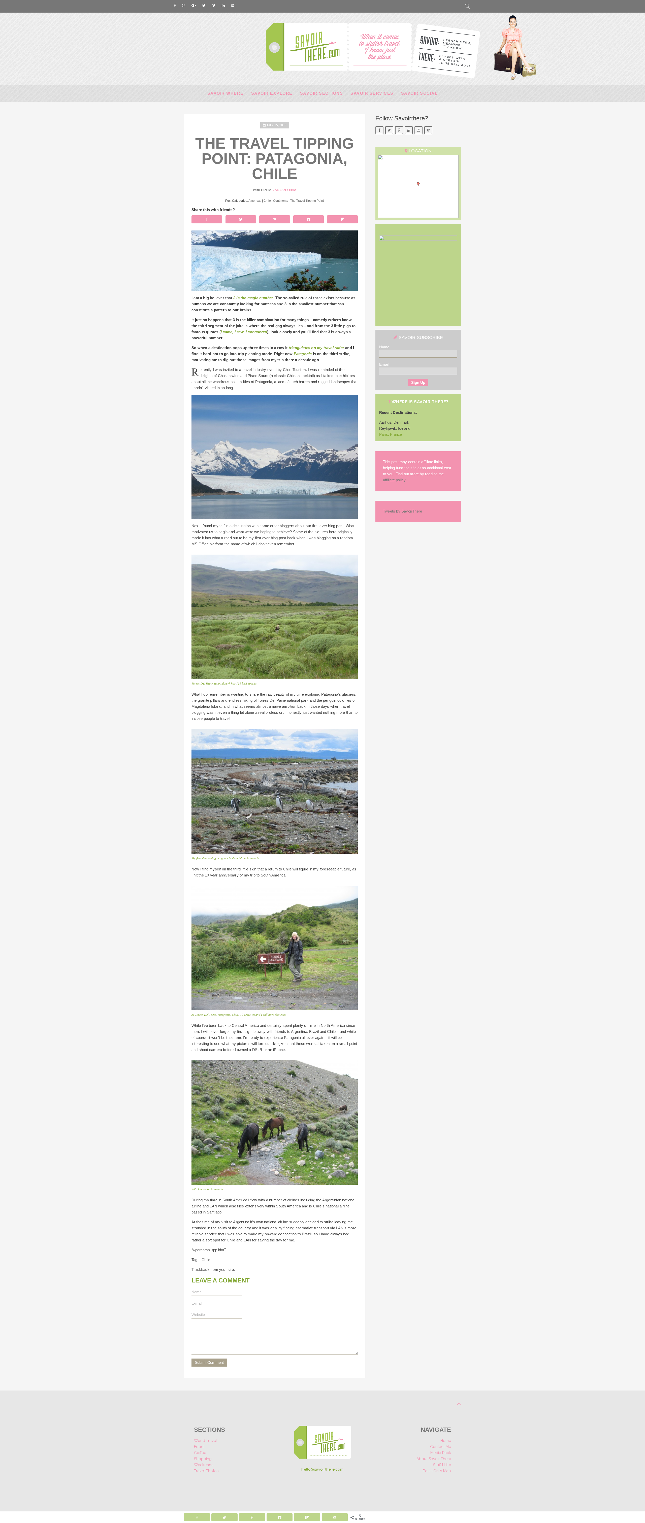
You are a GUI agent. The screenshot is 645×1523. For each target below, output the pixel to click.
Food (199, 1446)
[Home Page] (322, 1444)
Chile (267, 200)
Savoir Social (419, 93)
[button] (418, 184)
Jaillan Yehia (285, 190)
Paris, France (390, 434)
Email (384, 364)
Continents (280, 200)
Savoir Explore (272, 93)
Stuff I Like (442, 1465)
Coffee (200, 1452)
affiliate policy (394, 480)
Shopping (203, 1459)
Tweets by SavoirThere (402, 511)
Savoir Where (225, 93)
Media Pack (440, 1452)
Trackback (200, 1269)
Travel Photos (206, 1471)
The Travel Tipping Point (307, 200)
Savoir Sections (321, 93)
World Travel (205, 1440)
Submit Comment (209, 1362)
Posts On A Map (437, 1471)
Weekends (203, 1465)
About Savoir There (433, 1459)
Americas (254, 200)
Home (445, 1440)
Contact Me (440, 1446)
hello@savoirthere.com (322, 1469)
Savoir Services (372, 93)
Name (384, 347)
